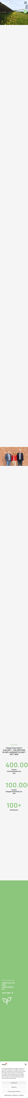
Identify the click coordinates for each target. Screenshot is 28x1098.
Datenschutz (15, 1095)
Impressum (21, 1095)
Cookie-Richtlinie (8, 1095)
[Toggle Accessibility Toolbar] (25, 11)
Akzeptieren (14, 1083)
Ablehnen (14, 1087)
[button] (25, 1064)
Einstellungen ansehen (14, 1091)
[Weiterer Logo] (6, 2)
